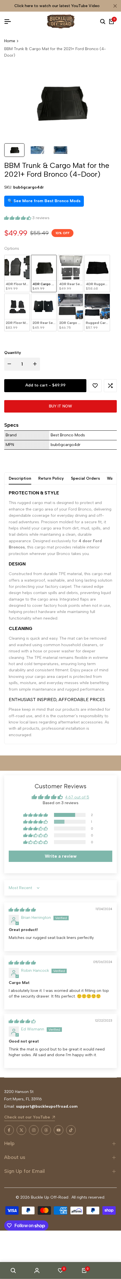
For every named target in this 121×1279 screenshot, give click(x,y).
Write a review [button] (61, 856)
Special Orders (85, 478)
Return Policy (51, 478)
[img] (22, 909)
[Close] (114, 6)
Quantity (12, 352)
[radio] (17, 273)
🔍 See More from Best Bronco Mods (44, 200)
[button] (18, 217)
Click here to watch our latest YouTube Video (57, 5)
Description (20, 478)
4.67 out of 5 (77, 797)
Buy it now (60, 406)
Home (9, 41)
